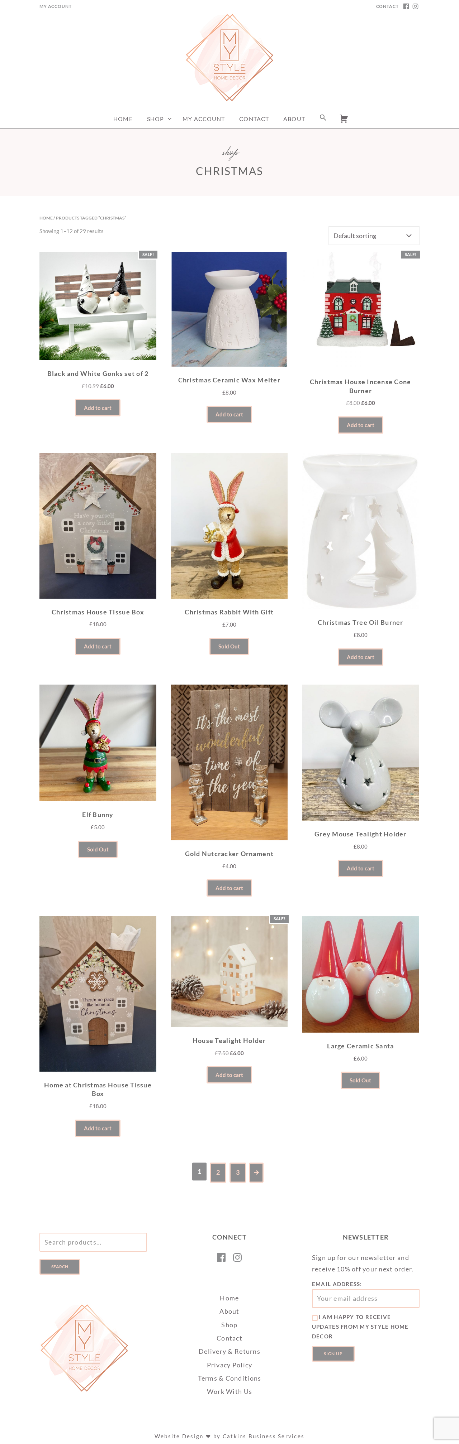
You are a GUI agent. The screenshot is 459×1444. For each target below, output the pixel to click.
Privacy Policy (229, 1365)
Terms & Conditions (229, 1378)
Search (59, 1266)
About (294, 118)
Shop (155, 118)
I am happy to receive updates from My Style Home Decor (360, 1326)
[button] (323, 119)
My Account (55, 6)
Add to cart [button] (98, 408)
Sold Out (229, 646)
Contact (387, 6)
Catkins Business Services (263, 1436)
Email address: (337, 1284)
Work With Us (229, 1391)
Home (122, 118)
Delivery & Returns (229, 1351)
